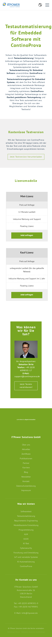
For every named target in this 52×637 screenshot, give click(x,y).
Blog (35, 5)
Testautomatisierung (26, 516)
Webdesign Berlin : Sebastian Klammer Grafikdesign (26, 632)
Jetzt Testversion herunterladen (26, 156)
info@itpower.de (30, 613)
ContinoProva (26, 566)
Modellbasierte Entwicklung (26, 525)
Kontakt (28, 5)
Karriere (26, 467)
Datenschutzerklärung (26, 486)
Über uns (26, 444)
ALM (26, 534)
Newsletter (32, 5)
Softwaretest (26, 511)
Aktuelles (26, 449)
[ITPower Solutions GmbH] (16, 5)
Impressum (26, 490)
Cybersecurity (26, 548)
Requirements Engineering (26, 520)
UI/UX (26, 539)
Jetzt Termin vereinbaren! (26, 385)
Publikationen (26, 458)
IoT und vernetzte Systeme (26, 557)
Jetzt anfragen (27, 235)
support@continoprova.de (27, 376)
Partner (26, 463)
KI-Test (26, 543)
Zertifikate (26, 454)
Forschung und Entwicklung (26, 552)
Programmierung (26, 530)
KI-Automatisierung (26, 561)
